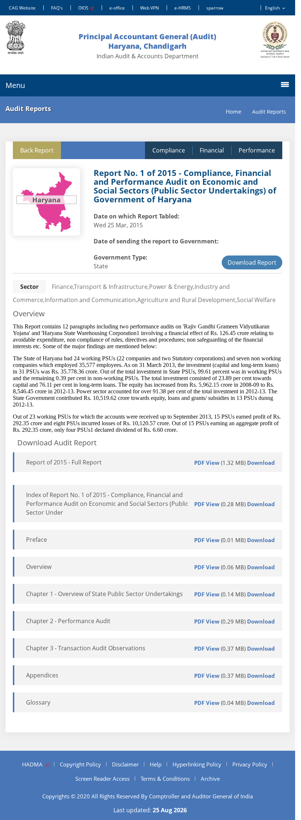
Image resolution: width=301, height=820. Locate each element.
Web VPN (149, 8)
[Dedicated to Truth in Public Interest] (275, 39)
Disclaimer (125, 764)
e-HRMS (182, 8)
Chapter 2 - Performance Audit (68, 621)
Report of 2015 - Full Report (64, 462)
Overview (38, 567)
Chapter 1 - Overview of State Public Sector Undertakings (104, 594)
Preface (36, 540)
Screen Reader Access (102, 778)
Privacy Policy (249, 764)
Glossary (38, 702)
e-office (117, 8)
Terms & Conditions (165, 778)
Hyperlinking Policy (197, 764)
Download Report (252, 262)
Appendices (42, 675)
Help (156, 764)
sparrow (214, 8)
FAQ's (57, 8)
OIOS (84, 8)
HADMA (34, 764)
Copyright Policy (80, 764)
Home (233, 111)
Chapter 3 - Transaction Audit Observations (85, 648)
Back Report (37, 150)
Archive (210, 778)
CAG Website (22, 8)
